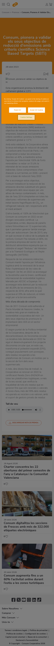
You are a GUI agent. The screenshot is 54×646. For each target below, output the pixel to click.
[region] (27, 108)
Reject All (17, 110)
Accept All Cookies (36, 110)
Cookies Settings (26, 117)
